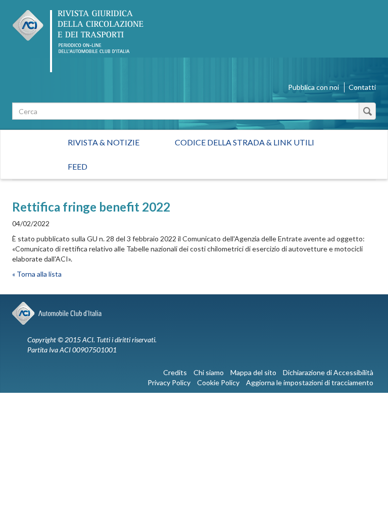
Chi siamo (208, 372)
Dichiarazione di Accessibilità (328, 372)
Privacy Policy (169, 382)
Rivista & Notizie (103, 142)
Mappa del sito (253, 372)
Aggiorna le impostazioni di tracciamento (309, 382)
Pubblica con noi (313, 87)
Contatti (362, 87)
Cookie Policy (218, 382)
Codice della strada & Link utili (244, 142)
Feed (77, 166)
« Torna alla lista (37, 274)
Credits (175, 372)
